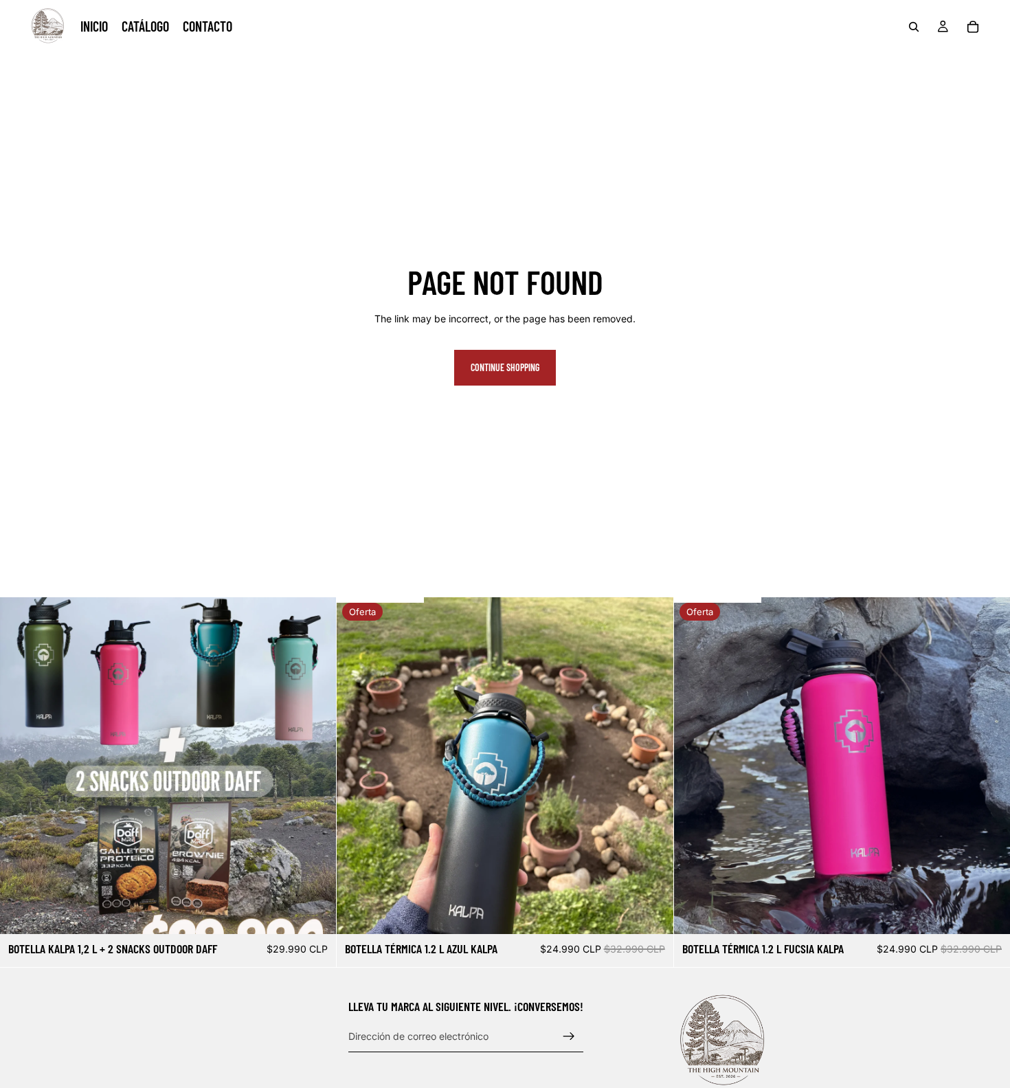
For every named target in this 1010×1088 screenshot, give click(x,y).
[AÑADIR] (652, 912)
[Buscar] (914, 27)
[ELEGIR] (315, 912)
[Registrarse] (568, 1036)
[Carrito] (973, 27)
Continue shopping (505, 367)
